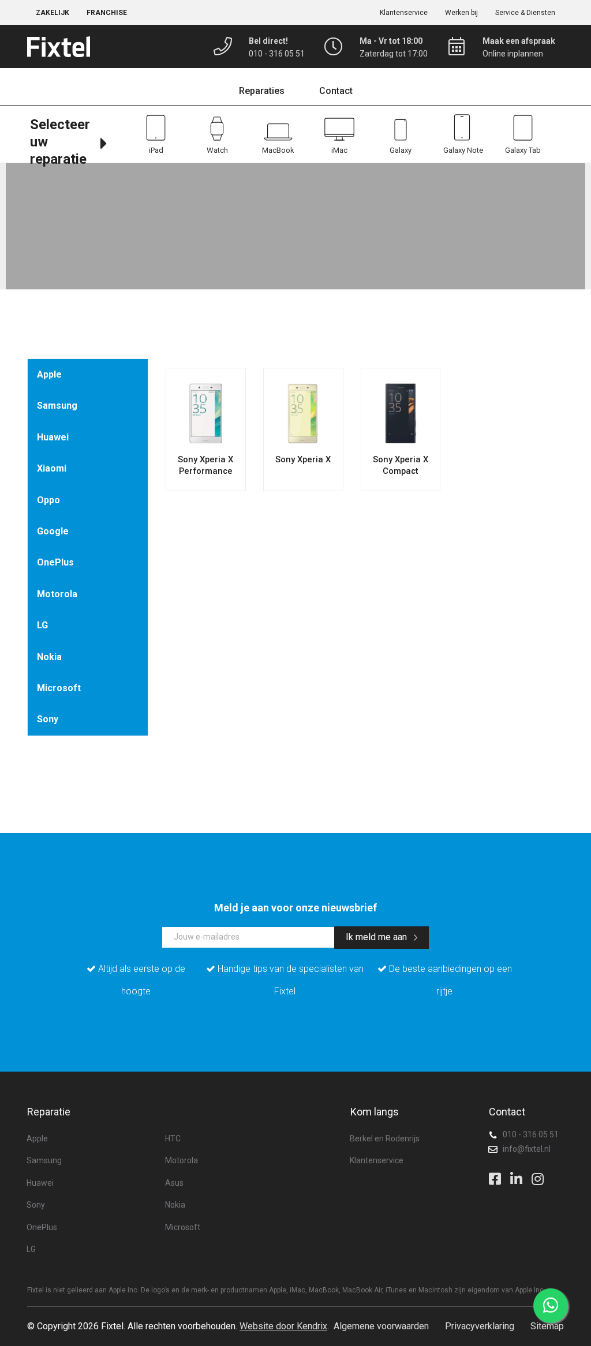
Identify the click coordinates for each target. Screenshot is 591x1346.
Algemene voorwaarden (381, 1326)
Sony (47, 719)
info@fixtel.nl (527, 1148)
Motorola (57, 594)
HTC (173, 1138)
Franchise (107, 13)
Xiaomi (51, 468)
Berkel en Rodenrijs (385, 1138)
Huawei (53, 437)
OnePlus (55, 562)
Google (53, 531)
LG (42, 625)
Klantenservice (404, 13)
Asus (174, 1182)
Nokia (49, 656)
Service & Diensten (525, 13)
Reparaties (262, 90)
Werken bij (461, 13)
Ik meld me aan (377, 937)
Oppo (48, 500)
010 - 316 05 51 (531, 1134)
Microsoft (59, 688)
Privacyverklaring (479, 1326)
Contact (336, 90)
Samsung (57, 405)
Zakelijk (52, 13)
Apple (49, 374)
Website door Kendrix (283, 1326)
